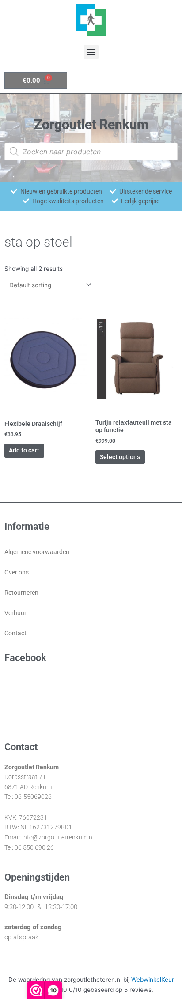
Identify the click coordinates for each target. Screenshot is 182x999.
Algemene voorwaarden (36, 551)
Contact (15, 633)
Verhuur (15, 612)
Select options (120, 456)
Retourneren (21, 592)
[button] (91, 52)
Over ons (16, 572)
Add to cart (24, 450)
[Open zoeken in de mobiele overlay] (91, 151)
